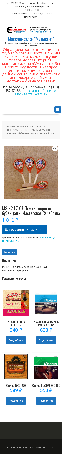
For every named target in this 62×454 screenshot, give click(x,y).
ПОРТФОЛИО (31, 17)
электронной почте (39, 90)
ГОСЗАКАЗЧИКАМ (18, 13)
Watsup (40, 94)
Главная (11, 126)
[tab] (9, 252)
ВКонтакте (24, 94)
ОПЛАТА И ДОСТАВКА (41, 13)
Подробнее (16, 340)
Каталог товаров (25, 126)
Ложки (27, 129)
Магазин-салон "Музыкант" (31, 38)
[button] (57, 109)
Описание (9, 251)
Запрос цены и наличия (24, 229)
